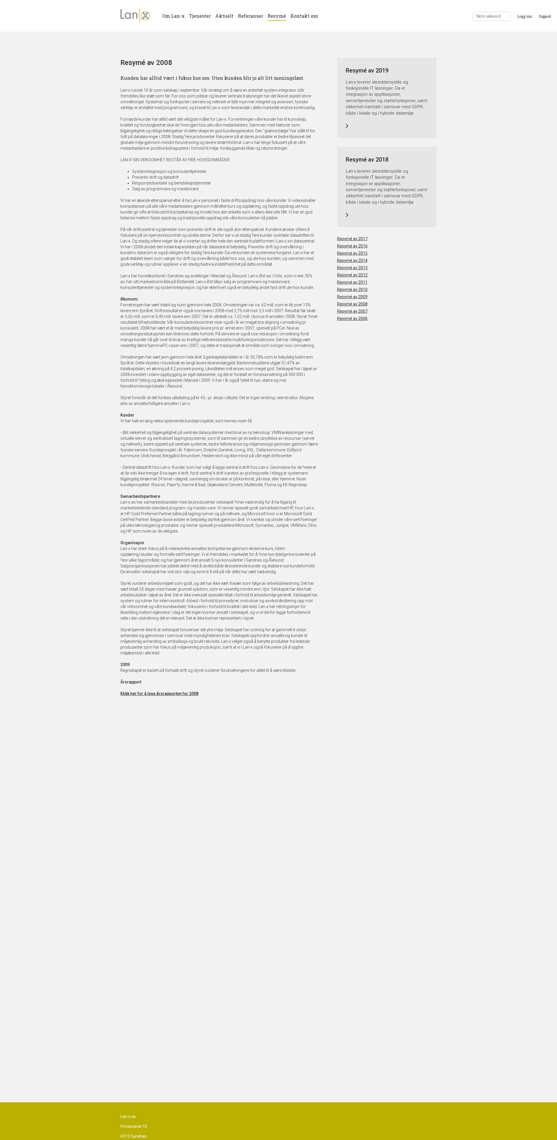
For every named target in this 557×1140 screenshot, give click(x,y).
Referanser (250, 16)
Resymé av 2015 (352, 253)
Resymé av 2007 (352, 311)
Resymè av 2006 (352, 318)
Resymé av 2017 (352, 238)
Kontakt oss (304, 16)
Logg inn (524, 16)
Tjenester (200, 16)
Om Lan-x (173, 16)
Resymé (276, 16)
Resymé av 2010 (352, 289)
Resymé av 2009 (352, 296)
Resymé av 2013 (352, 267)
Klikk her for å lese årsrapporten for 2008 (159, 693)
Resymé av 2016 (352, 246)
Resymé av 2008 (352, 304)
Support (545, 16)
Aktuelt (224, 16)
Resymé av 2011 (352, 282)
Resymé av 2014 (352, 260)
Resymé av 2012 (352, 275)
